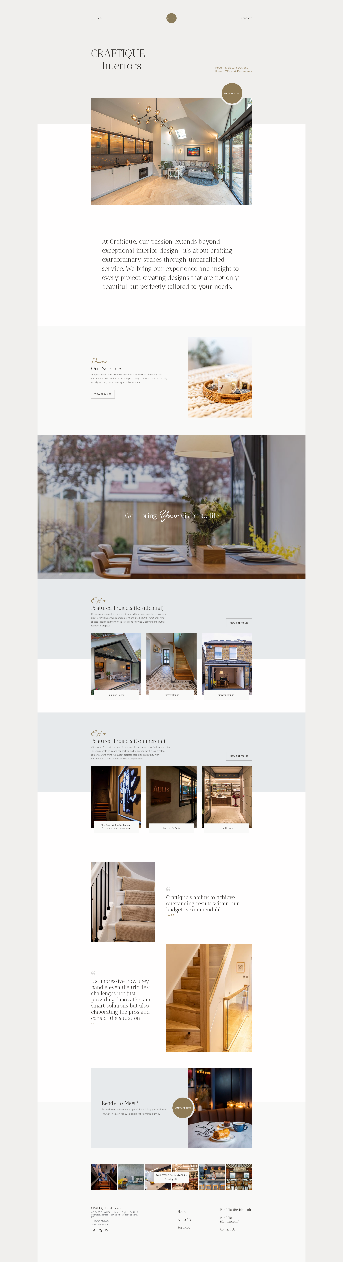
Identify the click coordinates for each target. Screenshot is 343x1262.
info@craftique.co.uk (100, 1224)
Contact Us (227, 1229)
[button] (117, 18)
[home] (171, 18)
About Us (184, 1220)
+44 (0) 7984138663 (100, 1221)
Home (182, 1211)
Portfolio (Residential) (235, 1210)
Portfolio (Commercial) (229, 1219)
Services (184, 1227)
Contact (246, 18)
